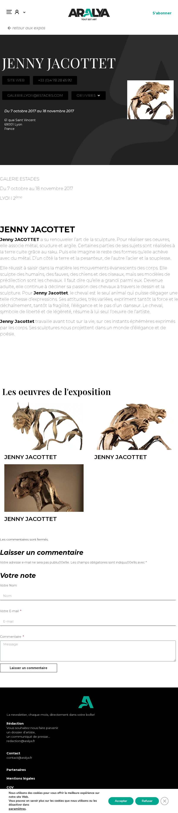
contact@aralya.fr (19, 758)
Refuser (147, 801)
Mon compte (18, 13)
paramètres (17, 809)
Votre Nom (8, 585)
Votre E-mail (10, 611)
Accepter (121, 801)
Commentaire (11, 637)
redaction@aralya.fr (21, 741)
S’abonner (162, 13)
